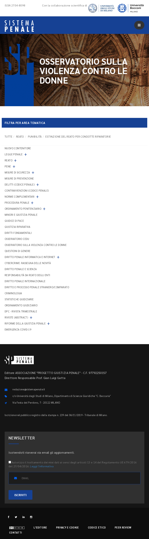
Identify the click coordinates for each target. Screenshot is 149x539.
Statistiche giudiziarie (19, 299)
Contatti (15, 532)
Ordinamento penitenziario (23, 208)
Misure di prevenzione (19, 178)
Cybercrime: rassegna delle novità (28, 263)
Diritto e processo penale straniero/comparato (37, 287)
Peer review (123, 527)
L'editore (40, 527)
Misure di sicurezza (17, 172)
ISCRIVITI (20, 495)
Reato (20, 136)
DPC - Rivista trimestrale (21, 311)
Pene (8, 166)
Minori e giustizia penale (21, 214)
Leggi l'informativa (42, 466)
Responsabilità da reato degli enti (27, 275)
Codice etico (97, 527)
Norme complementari (20, 196)
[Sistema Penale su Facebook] (8, 517)
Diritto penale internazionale (25, 281)
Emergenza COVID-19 (18, 329)
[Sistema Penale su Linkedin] (23, 517)
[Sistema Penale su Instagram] (31, 517)
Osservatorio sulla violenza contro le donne (36, 245)
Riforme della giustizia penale (25, 323)
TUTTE (8, 136)
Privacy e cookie (67, 527)
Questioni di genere (17, 251)
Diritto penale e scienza (21, 269)
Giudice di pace (14, 220)
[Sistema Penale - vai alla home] (19, 26)
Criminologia (13, 293)
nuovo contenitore (18, 148)
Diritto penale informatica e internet (30, 257)
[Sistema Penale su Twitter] (16, 517)
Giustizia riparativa (17, 226)
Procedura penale (17, 202)
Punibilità (35, 136)
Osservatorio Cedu (17, 238)
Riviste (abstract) (16, 317)
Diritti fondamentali (18, 232)
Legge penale (14, 154)
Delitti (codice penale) (20, 184)
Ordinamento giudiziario (21, 305)
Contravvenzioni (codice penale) (27, 190)
